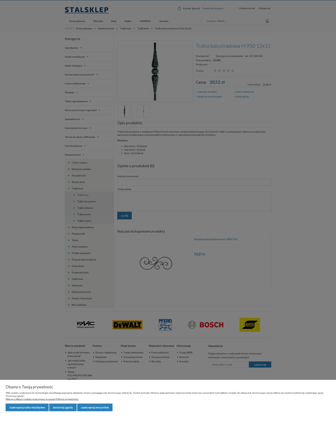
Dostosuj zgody (63, 407)
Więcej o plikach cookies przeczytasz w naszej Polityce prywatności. (42, 399)
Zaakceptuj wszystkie (95, 407)
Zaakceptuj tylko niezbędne (27, 407)
